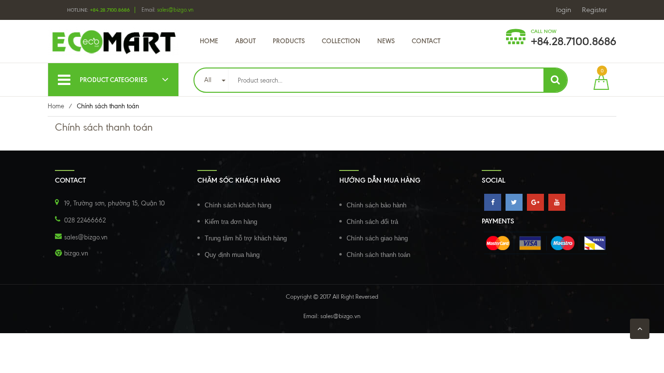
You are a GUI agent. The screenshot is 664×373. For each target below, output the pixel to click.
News (386, 41)
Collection (341, 41)
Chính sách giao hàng (377, 238)
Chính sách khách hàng (238, 205)
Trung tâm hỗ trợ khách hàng (246, 238)
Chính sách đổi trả (372, 221)
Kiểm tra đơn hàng (231, 221)
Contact (426, 41)
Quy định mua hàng (232, 254)
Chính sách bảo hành (376, 205)
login (563, 9)
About (245, 41)
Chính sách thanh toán (378, 254)
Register (594, 9)
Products (289, 41)
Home (209, 41)
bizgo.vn (76, 253)
